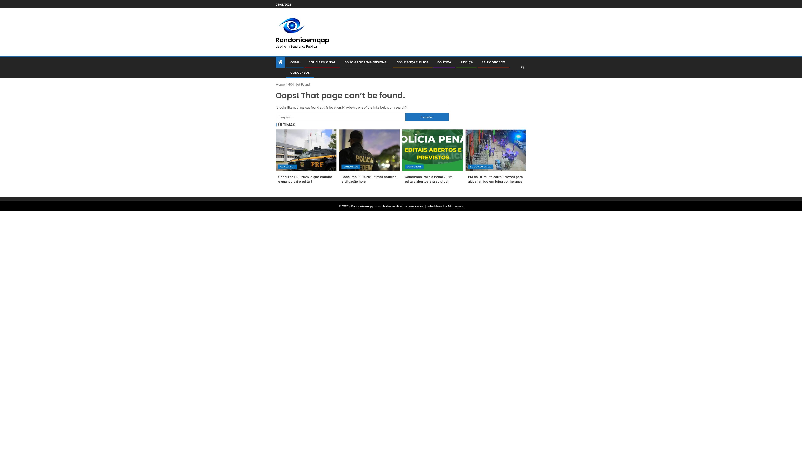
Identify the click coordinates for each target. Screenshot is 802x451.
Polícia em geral (322, 62)
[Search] (522, 67)
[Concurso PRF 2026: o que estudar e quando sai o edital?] (306, 150)
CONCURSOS (300, 73)
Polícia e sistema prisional (366, 62)
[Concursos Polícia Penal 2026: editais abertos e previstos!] (432, 150)
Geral (295, 62)
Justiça (466, 62)
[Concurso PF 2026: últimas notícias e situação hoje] (369, 150)
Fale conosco (493, 62)
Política (444, 62)
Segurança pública (412, 62)
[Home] (280, 62)
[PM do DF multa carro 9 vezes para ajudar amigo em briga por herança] (496, 150)
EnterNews (434, 206)
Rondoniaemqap (302, 39)
